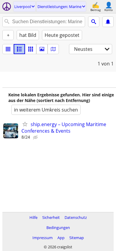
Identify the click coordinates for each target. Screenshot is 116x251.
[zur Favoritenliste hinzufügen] (25, 124)
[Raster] (30, 49)
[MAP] (53, 49)
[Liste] (8, 49)
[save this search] (108, 21)
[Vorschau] (19, 49)
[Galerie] (42, 49)
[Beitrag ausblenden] (36, 137)
